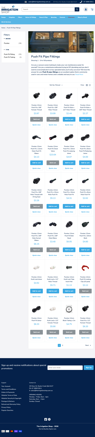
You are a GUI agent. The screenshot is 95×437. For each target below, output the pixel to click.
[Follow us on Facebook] (45, 419)
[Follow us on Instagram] (49, 419)
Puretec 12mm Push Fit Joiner (37, 319)
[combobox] (48, 9)
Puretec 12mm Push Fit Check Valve (53, 148)
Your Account (5, 386)
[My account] (85, 9)
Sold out (36, 119)
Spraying (54, 17)
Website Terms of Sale (9, 395)
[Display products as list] (90, 85)
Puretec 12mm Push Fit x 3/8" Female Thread (36, 107)
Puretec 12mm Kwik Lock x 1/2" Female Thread (52, 320)
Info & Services (6, 22)
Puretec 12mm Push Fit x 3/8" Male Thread (53, 107)
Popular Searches (7, 410)
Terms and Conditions (8, 389)
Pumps (3, 17)
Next (87, 345)
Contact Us (32, 383)
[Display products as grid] (87, 85)
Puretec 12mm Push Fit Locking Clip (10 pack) (85, 279)
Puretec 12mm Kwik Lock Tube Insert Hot (69, 279)
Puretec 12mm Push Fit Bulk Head (69, 235)
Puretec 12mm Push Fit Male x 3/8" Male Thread (85, 107)
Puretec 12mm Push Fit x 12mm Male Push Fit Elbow (36, 149)
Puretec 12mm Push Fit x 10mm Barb (85, 235)
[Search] (77, 9)
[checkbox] (13, 43)
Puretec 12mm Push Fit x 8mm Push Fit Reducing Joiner (85, 149)
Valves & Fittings (30, 17)
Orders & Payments (8, 392)
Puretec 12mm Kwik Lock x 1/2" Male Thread (52, 279)
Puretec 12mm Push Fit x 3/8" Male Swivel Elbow (37, 236)
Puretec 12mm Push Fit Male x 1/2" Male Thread (69, 107)
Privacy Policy (6, 407)
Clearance (71, 17)
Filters (20, 17)
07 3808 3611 (89, 2)
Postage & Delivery (7, 401)
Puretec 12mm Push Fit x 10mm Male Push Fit (69, 192)
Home (3, 28)
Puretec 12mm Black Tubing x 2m (69, 319)
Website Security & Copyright (11, 398)
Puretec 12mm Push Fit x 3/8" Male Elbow (53, 235)
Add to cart (69, 119)
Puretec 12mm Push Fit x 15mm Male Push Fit (53, 192)
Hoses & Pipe (43, 17)
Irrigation (12, 17)
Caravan (62, 17)
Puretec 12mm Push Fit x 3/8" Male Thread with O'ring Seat (36, 193)
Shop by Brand (82, 17)
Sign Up (89, 368)
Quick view (36, 125)
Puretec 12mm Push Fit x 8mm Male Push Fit (85, 192)
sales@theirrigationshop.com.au (39, 2)
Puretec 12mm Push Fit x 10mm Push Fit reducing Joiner (69, 149)
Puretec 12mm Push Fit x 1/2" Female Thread (85, 320)
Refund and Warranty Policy (10, 404)
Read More (79, 74)
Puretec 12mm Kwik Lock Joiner (36, 278)
